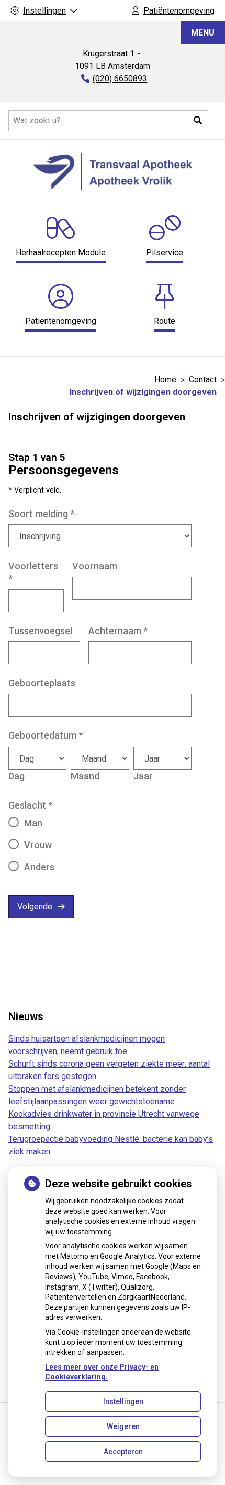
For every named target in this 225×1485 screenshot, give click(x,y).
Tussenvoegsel (40, 630)
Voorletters (33, 572)
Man (33, 822)
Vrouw (38, 844)
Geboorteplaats (41, 682)
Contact (203, 379)
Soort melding (41, 513)
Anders (39, 866)
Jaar (143, 775)
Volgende (34, 906)
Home (165, 379)
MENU (203, 33)
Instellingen (123, 1401)
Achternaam (118, 630)
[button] (197, 120)
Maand (85, 775)
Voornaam (94, 565)
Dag (16, 775)
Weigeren (123, 1426)
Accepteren (123, 1451)
